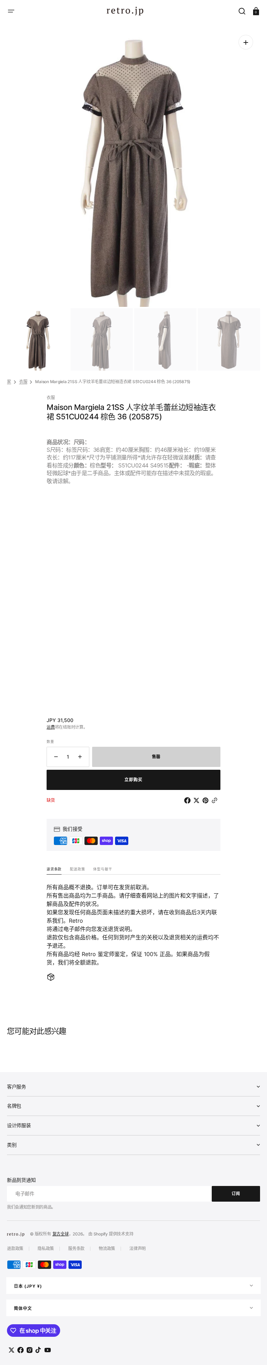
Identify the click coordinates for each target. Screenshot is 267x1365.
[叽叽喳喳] (197, 800)
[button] (11, 11)
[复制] (215, 800)
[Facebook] (188, 800)
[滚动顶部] (252, 1350)
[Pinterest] (206, 800)
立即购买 (133, 779)
